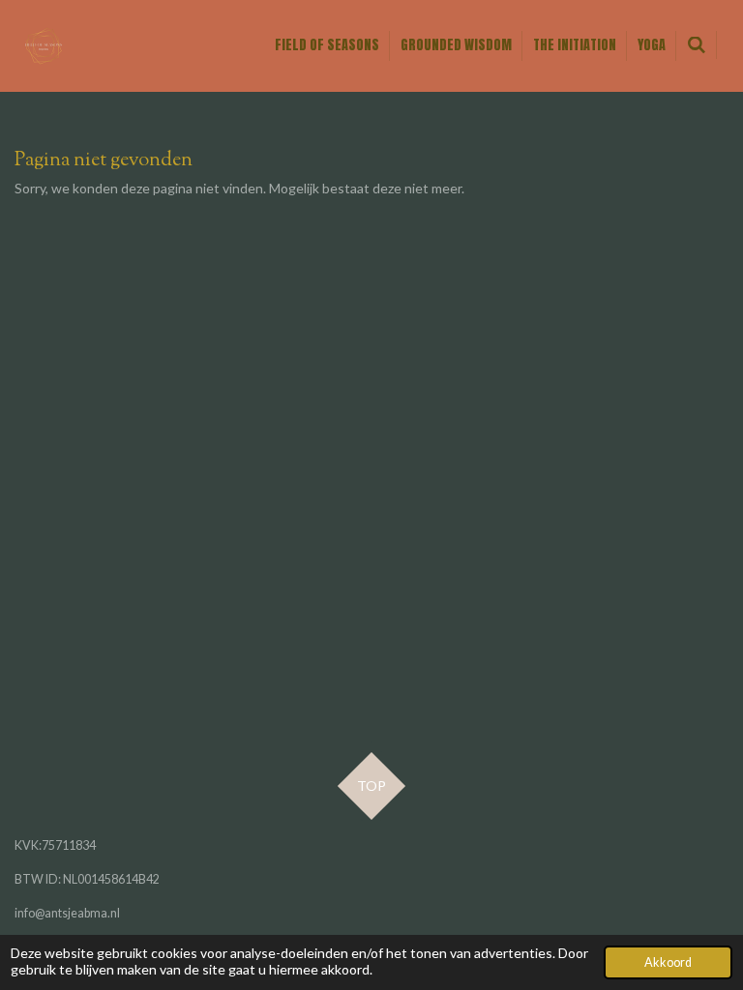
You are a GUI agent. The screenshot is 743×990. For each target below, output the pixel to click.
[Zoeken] (696, 45)
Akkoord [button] (668, 962)
